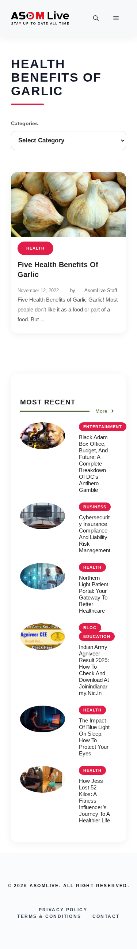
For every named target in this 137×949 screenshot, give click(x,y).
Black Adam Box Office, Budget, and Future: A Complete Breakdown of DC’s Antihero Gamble (93, 463)
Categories (24, 123)
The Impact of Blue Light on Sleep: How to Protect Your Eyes (94, 736)
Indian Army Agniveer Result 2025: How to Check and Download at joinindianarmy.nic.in (94, 670)
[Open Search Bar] (96, 18)
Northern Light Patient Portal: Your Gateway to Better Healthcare (93, 594)
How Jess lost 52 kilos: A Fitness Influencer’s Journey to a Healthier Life (94, 800)
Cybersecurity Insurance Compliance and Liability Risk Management (94, 533)
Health (35, 248)
